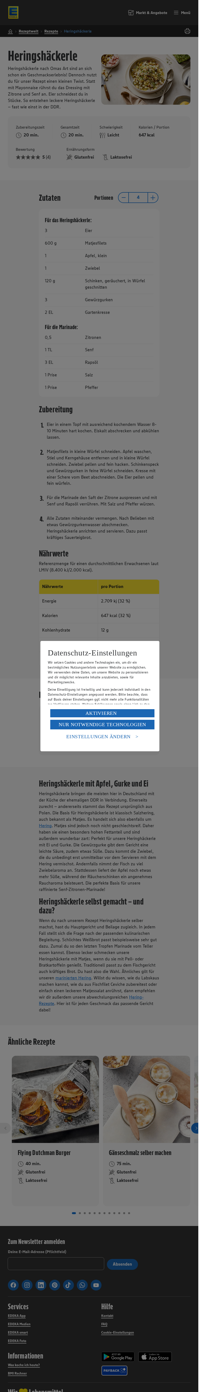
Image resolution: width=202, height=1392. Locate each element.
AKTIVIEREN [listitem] (101, 713)
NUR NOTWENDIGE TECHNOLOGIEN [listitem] (102, 724)
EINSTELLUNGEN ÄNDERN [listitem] (98, 736)
